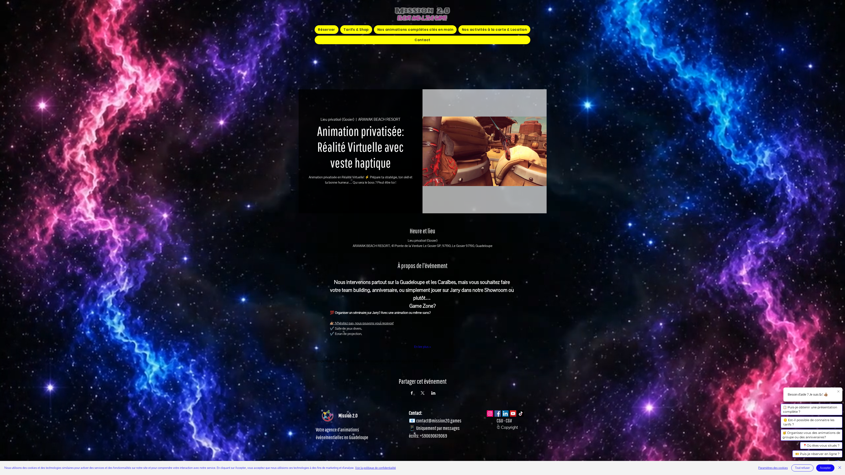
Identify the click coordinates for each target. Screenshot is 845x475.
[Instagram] (490, 413)
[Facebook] (497, 413)
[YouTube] (513, 413)
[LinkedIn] (505, 413)
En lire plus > (422, 347)
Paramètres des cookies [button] (773, 468)
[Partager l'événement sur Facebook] (412, 393)
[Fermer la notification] (838, 392)
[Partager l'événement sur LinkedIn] (433, 393)
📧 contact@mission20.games (435, 420)
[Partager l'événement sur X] (423, 393)
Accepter (825, 468)
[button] (415, 29)
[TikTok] (521, 413)
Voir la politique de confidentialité (375, 468)
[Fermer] (839, 467)
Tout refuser (802, 468)
